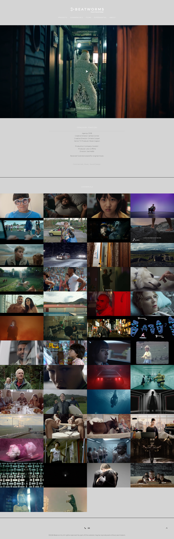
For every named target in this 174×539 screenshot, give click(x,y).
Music (86, 164)
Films (88, 17)
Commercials (76, 17)
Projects (62, 17)
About (113, 17)
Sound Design (95, 164)
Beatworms (58, 535)
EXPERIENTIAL (100, 17)
